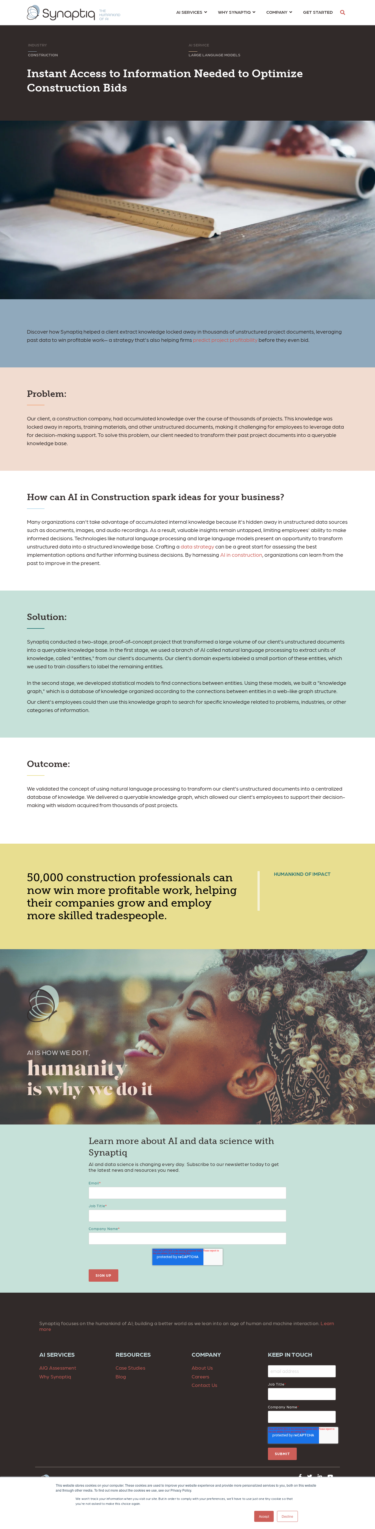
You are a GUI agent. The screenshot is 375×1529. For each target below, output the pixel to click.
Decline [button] (287, 1516)
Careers (200, 1376)
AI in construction (241, 554)
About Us (202, 1367)
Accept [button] (264, 1516)
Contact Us (204, 1385)
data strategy (197, 546)
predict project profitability (225, 339)
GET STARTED (318, 12)
